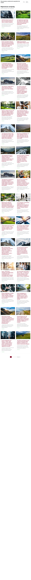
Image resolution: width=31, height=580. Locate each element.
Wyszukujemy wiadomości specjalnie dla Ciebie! (10, 2)
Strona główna (27, 2)
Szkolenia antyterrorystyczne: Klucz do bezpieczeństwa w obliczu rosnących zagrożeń (7, 21)
